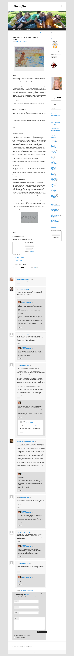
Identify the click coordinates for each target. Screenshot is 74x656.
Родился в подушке (54, 113)
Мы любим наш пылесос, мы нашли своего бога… (25, 256)
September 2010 (53, 196)
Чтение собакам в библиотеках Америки (23, 258)
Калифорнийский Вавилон (55, 120)
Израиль (52, 211)
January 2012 (53, 177)
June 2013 (52, 156)
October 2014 (53, 142)
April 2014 (52, 145)
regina (27, 595)
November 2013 (53, 150)
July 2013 (52, 155)
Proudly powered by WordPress (37, 652)
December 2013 (53, 148)
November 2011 (53, 179)
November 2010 (53, 194)
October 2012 (53, 166)
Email (16, 607)
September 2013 (53, 152)
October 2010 (53, 195)
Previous (41, 32)
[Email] (13, 267)
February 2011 (53, 190)
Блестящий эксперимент (20, 257)
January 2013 (53, 162)
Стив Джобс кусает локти (55, 128)
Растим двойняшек (54, 221)
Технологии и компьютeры (56, 222)
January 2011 (53, 191)
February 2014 (53, 147)
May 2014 (52, 144)
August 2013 (53, 153)
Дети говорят (53, 208)
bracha (18, 532)
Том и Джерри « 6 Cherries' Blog (27, 590)
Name (16, 601)
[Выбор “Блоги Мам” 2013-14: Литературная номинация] (51, 32)
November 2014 (53, 141)
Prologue (21, 29)
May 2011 (52, 186)
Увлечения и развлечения (55, 225)
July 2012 (52, 169)
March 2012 (53, 174)
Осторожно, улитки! (54, 135)
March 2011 (53, 189)
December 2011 (53, 178)
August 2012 (53, 168)
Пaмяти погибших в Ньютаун (20, 261)
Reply (18, 283)
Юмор (39, 269)
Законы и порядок (54, 210)
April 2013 (52, 158)
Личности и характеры (55, 215)
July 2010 (52, 198)
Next (45, 32)
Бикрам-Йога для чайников (55, 130)
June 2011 (52, 185)
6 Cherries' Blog (19, 6)
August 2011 (53, 183)
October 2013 (53, 151)
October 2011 (53, 180)
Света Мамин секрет (20, 441)
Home (14, 29)
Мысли (36, 269)
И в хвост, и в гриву (18, 260)
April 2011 (52, 187)
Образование (53, 216)
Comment (16, 618)
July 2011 (52, 184)
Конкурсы (52, 214)
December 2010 (53, 192)
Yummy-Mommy (28, 29)
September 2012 (53, 167)
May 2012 (52, 172)
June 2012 (52, 170)
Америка (33, 269)
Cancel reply (43, 593)
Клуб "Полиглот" (54, 212)
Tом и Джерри (53, 132)
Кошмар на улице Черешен (55, 122)
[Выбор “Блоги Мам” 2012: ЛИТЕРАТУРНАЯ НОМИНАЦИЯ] (51, 38)
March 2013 (53, 159)
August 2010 (53, 197)
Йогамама (18, 279)
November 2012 (53, 164)
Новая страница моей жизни (55, 73)
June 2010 (52, 200)
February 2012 (53, 175)
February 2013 (53, 161)
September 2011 (53, 181)
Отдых (52, 217)
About (18, 29)
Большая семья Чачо (54, 117)
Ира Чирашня (25, 41)
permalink (18, 270)
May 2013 (52, 157)
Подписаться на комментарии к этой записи (22, 635)
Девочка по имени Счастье (55, 115)
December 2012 (53, 163)
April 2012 (52, 173)
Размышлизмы (53, 220)
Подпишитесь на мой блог (56, 51)
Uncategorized (53, 204)
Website (16, 612)
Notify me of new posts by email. (20, 637)
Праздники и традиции (55, 219)
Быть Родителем (54, 206)
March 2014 (53, 146)
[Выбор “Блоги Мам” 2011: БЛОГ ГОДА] (55, 48)
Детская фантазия (54, 209)
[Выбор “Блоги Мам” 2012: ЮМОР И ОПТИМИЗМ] (51, 35)
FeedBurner (32, 251)
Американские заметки (24, 269)
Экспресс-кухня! (54, 227)
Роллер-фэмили (53, 137)
